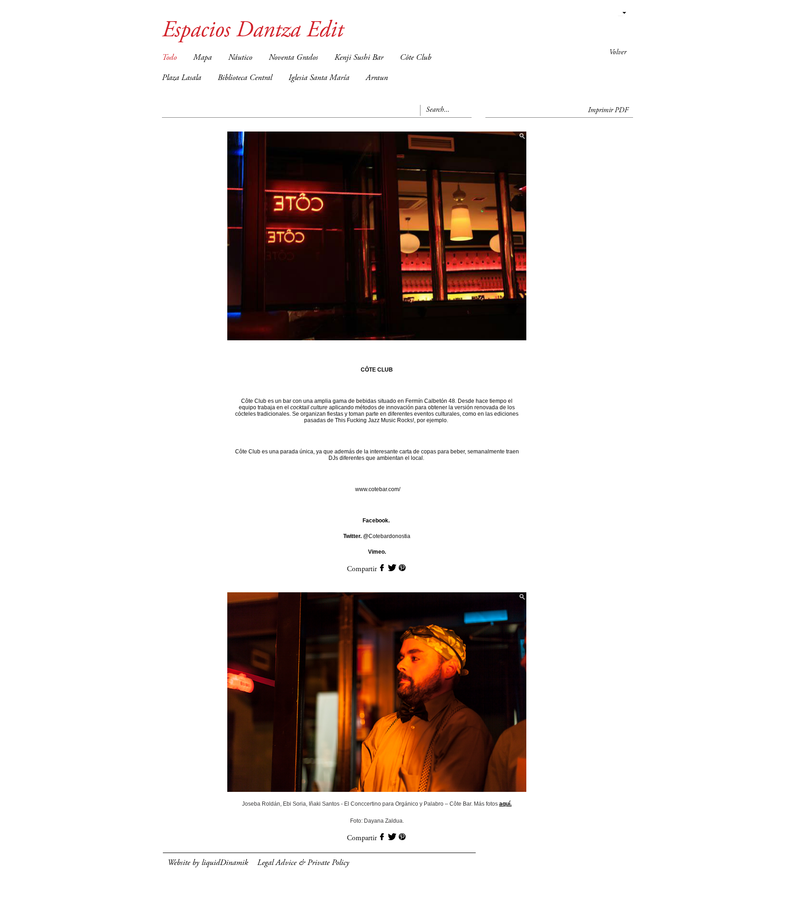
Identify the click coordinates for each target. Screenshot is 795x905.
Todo (169, 58)
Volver (617, 52)
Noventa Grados (293, 58)
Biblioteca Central (245, 78)
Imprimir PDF (608, 110)
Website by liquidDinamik (207, 863)
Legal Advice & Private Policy (303, 863)
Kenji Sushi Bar (358, 58)
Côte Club (415, 58)
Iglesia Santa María (318, 78)
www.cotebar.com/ (377, 489)
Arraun (377, 78)
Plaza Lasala (181, 78)
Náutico (240, 58)
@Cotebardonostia (376, 536)
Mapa (202, 58)
